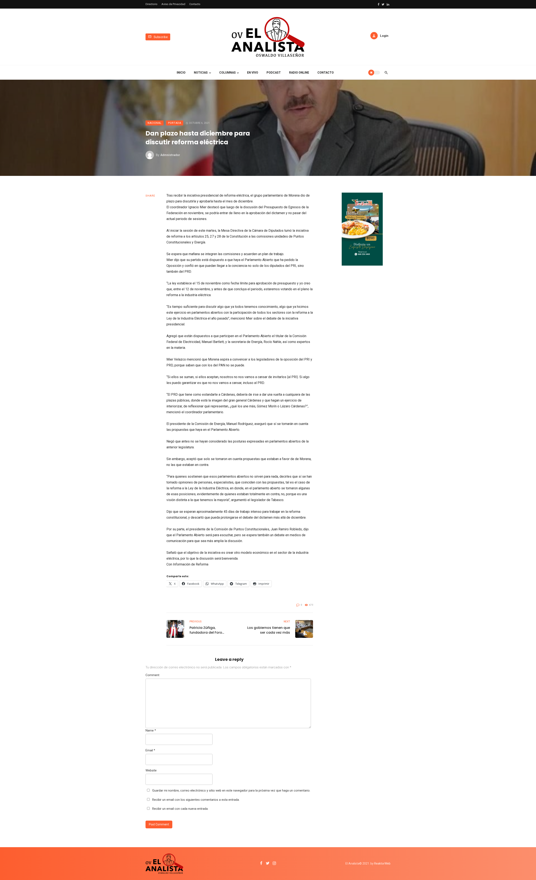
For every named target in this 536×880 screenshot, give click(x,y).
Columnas (227, 72)
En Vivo (252, 72)
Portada (174, 123)
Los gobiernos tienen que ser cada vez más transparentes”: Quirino (268, 630)
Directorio (151, 4)
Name (151, 730)
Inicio (181, 72)
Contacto (194, 4)
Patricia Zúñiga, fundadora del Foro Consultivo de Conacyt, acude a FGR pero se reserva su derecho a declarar (209, 630)
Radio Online (299, 72)
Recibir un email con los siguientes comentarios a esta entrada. (196, 800)
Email (150, 750)
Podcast (274, 72)
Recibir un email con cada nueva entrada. (180, 809)
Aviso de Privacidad (173, 4)
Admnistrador (170, 155)
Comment (152, 675)
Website (151, 770)
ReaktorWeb (382, 863)
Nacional (154, 123)
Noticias (201, 72)
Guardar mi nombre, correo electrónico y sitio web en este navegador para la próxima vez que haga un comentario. (231, 790)
